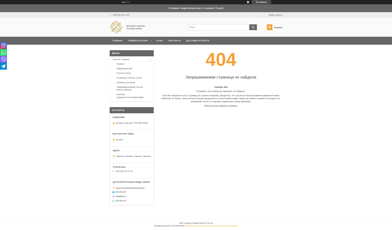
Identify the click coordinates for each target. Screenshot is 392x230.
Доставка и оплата (197, 40)
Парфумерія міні (124, 68)
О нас (159, 40)
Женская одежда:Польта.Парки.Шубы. (130, 95)
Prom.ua (209, 223)
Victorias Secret (124, 73)
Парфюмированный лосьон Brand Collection (130, 88)
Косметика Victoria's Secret (129, 78)
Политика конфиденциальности (224, 226)
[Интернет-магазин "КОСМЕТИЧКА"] (116, 33)
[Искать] (253, 27)
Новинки (120, 64)
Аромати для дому (126, 82)
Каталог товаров (121, 59)
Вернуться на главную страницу (221, 105)
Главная (117, 40)
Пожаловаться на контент (197, 226)
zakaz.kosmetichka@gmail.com (130, 188)
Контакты (175, 40)
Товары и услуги (138, 40)
